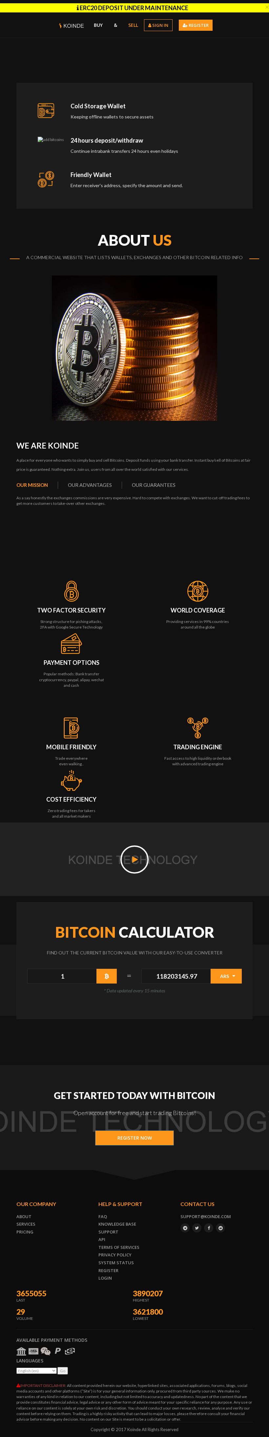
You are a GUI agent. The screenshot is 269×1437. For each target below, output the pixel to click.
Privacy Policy (115, 1255)
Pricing (24, 1232)
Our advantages (90, 485)
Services (25, 1224)
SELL (133, 25)
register (198, 25)
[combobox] (226, 976)
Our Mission (32, 485)
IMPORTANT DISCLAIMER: (43, 1385)
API (101, 1239)
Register (108, 1270)
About (23, 1216)
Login (105, 1278)
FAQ (102, 1216)
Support (108, 1232)
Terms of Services (118, 1247)
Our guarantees (154, 485)
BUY (98, 25)
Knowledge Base (117, 1224)
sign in (159, 25)
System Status (116, 1263)
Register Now (134, 1138)
